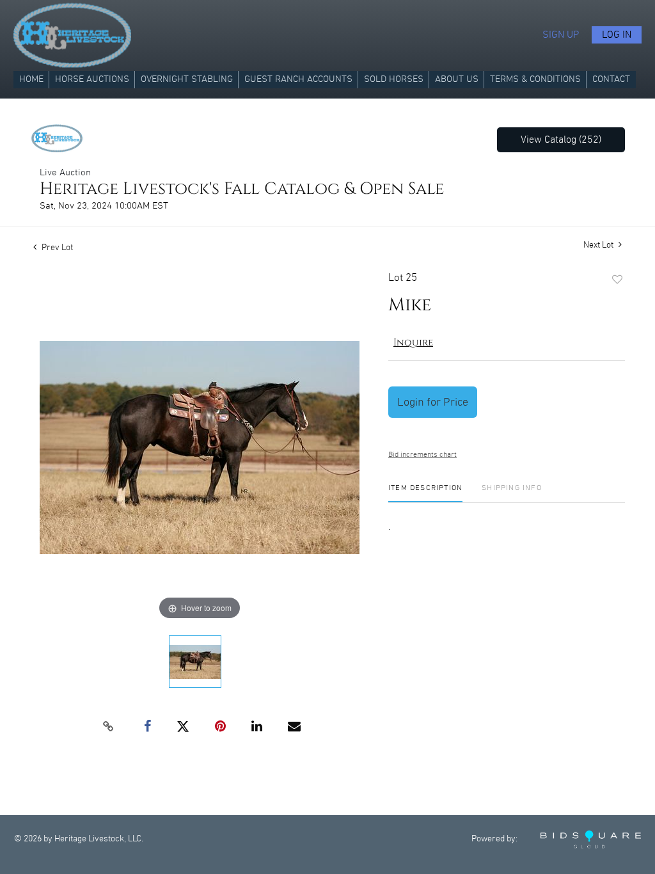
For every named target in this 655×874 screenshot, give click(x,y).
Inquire (413, 342)
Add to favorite (617, 280)
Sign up (560, 35)
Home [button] (31, 79)
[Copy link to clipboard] (108, 727)
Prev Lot (56, 247)
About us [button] (456, 79)
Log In (616, 35)
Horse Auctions (92, 79)
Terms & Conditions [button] (535, 79)
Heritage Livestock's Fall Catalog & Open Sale (242, 189)
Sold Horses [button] (393, 79)
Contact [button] (611, 79)
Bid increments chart (422, 454)
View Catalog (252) (561, 140)
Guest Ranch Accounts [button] (298, 79)
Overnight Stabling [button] (187, 79)
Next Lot (599, 245)
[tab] (425, 493)
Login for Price (432, 402)
